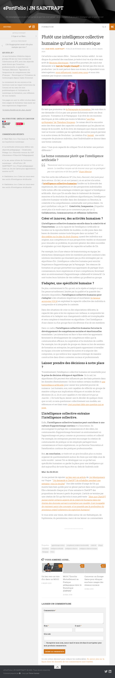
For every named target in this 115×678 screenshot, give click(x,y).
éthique (100, 545)
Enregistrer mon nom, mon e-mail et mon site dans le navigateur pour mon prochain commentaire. (73, 644)
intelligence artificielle (57, 548)
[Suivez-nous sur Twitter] (30, 26)
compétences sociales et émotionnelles (78, 545)
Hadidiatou (8, 176)
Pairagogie (45, 552)
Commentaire (50, 610)
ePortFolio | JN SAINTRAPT (33, 8)
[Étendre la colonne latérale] (112, 26)
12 (104, 566)
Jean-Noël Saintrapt (55, 49)
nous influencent (63, 72)
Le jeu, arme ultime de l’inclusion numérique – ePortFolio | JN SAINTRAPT (17, 163)
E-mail (78, 626)
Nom (46, 626)
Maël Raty (8, 139)
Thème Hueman (34, 673)
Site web (47, 634)
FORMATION (48, 27)
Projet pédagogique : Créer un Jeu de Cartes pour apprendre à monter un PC (18, 168)
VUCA (52, 552)
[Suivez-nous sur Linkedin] (33, 26)
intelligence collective (71, 548)
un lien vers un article (76, 477)
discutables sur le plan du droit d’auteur (60, 236)
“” (74, 503)
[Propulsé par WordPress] (20, 673)
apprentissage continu (58, 545)
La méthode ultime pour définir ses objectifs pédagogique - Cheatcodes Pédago (17, 150)
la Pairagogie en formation (78, 109)
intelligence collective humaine (60, 183)
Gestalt (90, 135)
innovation (45, 548)
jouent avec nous (80, 72)
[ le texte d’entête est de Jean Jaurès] (16, 110)
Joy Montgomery (97, 477)
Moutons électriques (59, 62)
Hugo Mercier (85, 171)
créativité (93, 545)
